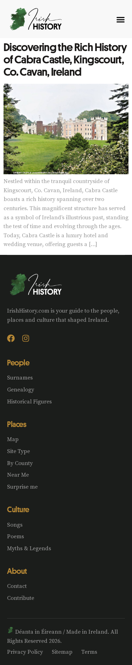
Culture (18, 509)
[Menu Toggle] (120, 19)
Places (16, 424)
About (17, 571)
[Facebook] (11, 338)
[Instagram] (26, 338)
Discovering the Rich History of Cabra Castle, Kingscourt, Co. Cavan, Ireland (65, 59)
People (18, 362)
